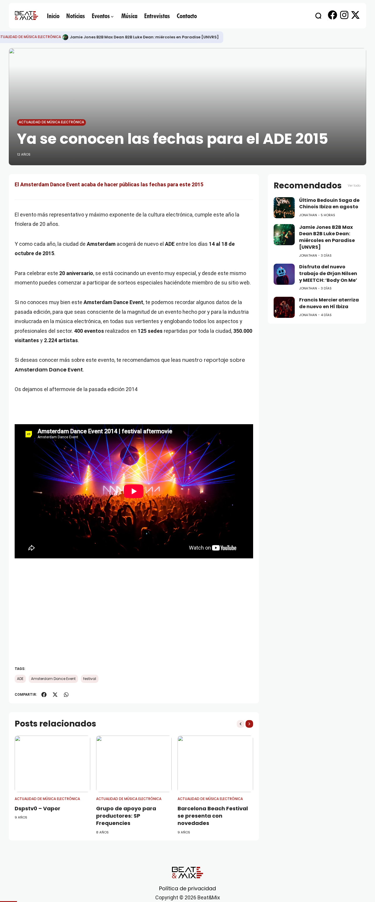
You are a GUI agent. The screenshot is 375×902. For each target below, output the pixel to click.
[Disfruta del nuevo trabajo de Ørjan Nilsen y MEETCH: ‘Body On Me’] (284, 274)
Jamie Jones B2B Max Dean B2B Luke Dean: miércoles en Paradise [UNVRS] (144, 37)
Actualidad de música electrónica (51, 122)
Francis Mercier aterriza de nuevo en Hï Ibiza (329, 303)
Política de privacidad (187, 888)
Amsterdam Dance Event (53, 678)
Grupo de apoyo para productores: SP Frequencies (126, 816)
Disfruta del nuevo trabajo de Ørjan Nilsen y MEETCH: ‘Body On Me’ (328, 273)
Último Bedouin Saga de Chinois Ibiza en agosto (329, 203)
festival (89, 678)
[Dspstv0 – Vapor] (52, 764)
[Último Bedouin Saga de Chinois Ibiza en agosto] (284, 207)
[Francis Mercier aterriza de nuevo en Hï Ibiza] (284, 307)
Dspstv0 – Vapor (37, 808)
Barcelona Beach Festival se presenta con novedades (213, 816)
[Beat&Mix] (26, 15)
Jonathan (308, 215)
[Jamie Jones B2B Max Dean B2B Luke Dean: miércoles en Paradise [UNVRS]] (65, 37)
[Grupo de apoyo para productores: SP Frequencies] (134, 764)
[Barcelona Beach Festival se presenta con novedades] (215, 764)
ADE (20, 678)
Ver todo (354, 185)
